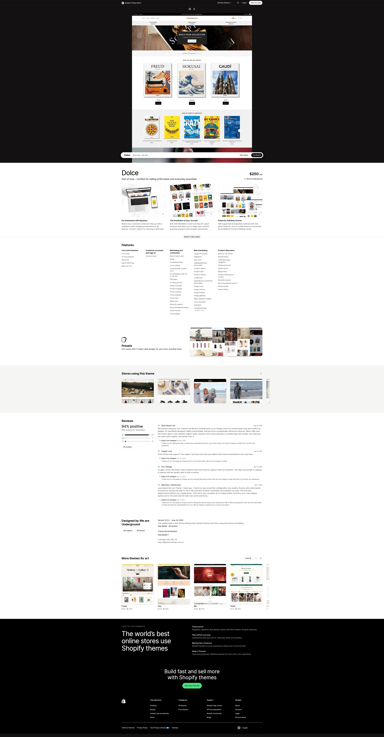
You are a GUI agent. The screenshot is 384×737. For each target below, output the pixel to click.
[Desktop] (189, 9)
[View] (138, 391)
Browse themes (224, 3)
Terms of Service (128, 728)
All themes (141, 531)
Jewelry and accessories (159, 713)
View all (248, 558)
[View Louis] (213, 342)
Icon (132, 179)
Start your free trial (192, 686)
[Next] (260, 373)
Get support (127, 531)
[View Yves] (226, 342)
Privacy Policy (142, 728)
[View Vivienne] (201, 342)
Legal (237, 713)
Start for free (256, 3)
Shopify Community (214, 713)
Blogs (209, 717)
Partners (238, 710)
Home (152, 717)
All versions (173, 526)
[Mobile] (194, 9)
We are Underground (254, 179)
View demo (244, 155)
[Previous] (256, 373)
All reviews (127, 447)
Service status (240, 717)
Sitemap (175, 728)
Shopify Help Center (214, 706)
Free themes (183, 710)
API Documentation (214, 710)
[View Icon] (238, 342)
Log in (244, 3)
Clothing (153, 706)
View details (162, 526)
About (237, 706)
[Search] (238, 2)
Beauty (152, 710)
